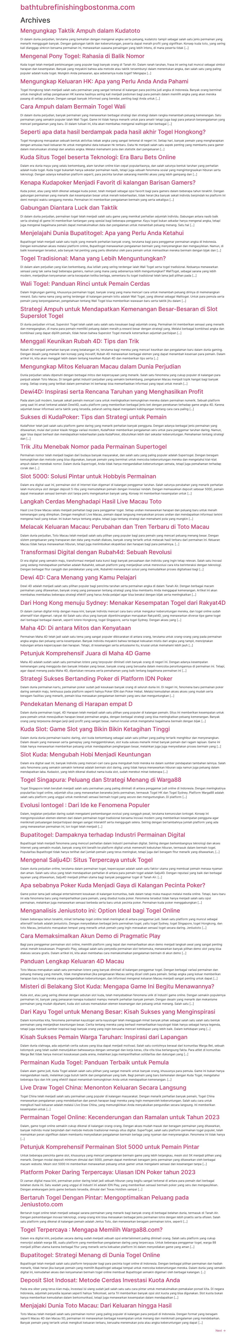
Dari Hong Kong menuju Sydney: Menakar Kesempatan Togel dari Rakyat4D (123, 602)
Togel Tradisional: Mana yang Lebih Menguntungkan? (93, 258)
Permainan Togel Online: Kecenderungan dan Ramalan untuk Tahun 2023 (120, 1117)
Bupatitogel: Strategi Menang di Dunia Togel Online (90, 1254)
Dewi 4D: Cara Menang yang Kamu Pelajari (78, 577)
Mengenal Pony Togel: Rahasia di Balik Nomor (82, 55)
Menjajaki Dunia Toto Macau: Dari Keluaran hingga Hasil (96, 1305)
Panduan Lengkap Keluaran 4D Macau (72, 961)
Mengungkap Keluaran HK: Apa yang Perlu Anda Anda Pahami (104, 81)
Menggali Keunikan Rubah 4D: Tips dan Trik (79, 341)
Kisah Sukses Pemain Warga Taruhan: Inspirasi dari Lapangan (103, 1037)
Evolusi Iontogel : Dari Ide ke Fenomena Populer (85, 805)
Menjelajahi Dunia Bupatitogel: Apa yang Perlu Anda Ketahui (102, 232)
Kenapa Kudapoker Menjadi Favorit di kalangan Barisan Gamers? (108, 182)
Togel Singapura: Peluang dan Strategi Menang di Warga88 (100, 779)
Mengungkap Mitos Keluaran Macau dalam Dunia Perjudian (100, 366)
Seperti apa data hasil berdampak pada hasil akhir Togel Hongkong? (113, 131)
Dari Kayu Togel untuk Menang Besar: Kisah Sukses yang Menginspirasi (117, 1011)
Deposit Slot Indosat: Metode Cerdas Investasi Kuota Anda (100, 1280)
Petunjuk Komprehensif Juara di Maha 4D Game (85, 653)
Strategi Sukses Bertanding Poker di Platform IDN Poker (96, 678)
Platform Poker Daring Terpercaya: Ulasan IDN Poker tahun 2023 (108, 1172)
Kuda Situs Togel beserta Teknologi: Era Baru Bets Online (98, 157)
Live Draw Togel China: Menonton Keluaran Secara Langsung (103, 1087)
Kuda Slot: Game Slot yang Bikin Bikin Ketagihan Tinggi (95, 729)
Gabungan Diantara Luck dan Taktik (69, 207)
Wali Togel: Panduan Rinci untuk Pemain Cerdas (85, 283)
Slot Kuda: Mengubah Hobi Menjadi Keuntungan (85, 754)
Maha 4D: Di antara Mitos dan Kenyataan (75, 627)
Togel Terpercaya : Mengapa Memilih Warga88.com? (91, 1229)
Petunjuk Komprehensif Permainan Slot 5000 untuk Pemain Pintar (109, 1146)
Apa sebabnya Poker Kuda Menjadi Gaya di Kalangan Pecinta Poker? (112, 885)
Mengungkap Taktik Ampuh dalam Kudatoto (80, 30)
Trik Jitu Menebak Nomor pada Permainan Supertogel (93, 446)
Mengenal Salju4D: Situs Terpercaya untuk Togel (86, 859)
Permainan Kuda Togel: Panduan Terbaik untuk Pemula (94, 1062)
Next (221, 1330)
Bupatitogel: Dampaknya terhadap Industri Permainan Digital (102, 834)
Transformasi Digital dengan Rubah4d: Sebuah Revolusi (96, 552)
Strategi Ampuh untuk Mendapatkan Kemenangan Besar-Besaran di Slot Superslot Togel (119, 312)
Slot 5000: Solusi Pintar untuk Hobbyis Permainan (88, 476)
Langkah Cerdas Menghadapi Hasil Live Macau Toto (91, 501)
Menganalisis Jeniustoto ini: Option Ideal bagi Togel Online (100, 910)
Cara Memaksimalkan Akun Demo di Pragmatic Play (90, 935)
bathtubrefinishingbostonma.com (77, 7)
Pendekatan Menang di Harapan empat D (76, 703)
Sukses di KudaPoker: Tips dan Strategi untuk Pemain (93, 416)
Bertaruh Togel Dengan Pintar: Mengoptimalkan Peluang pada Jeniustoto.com (104, 1201)
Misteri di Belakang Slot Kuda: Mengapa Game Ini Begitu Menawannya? (117, 986)
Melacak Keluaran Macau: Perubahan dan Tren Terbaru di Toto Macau (114, 526)
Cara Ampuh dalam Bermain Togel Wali (73, 106)
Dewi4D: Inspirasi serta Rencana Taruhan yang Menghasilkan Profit (111, 391)
